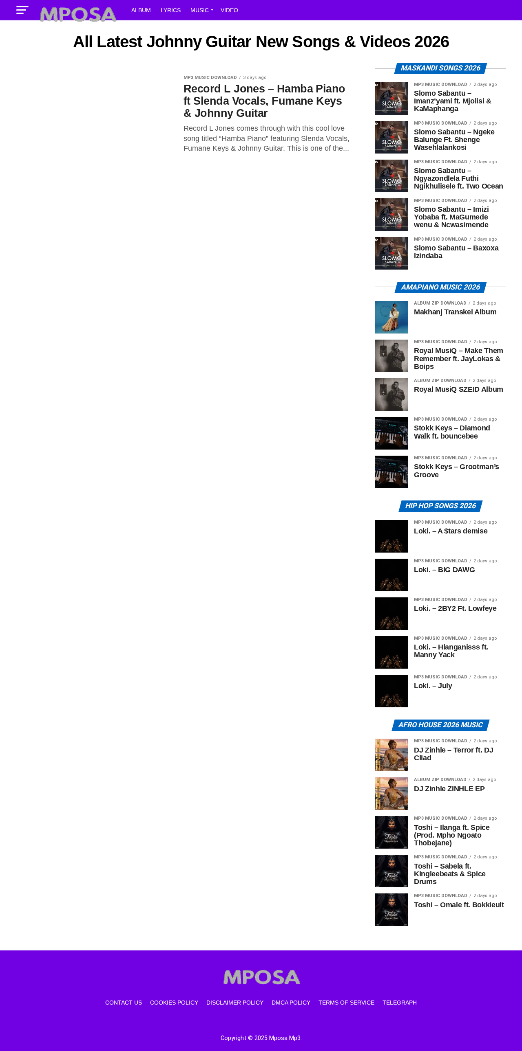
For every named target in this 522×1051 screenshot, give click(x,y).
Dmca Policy (291, 1002)
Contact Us (123, 1002)
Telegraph (400, 1002)
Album (141, 10)
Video (229, 10)
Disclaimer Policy (234, 1002)
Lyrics (171, 10)
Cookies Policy (174, 1002)
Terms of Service (346, 1002)
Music (199, 10)
